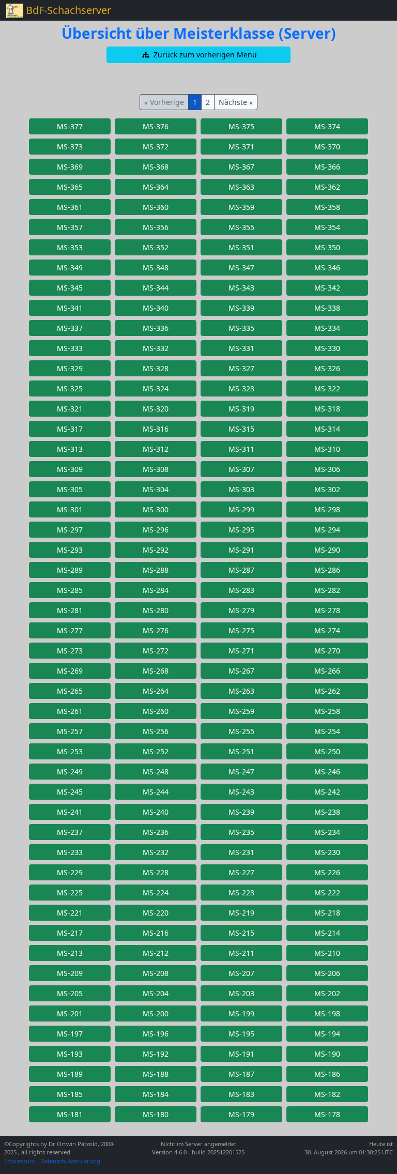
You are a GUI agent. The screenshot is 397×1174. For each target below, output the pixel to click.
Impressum (20, 1161)
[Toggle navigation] (376, 10)
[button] (198, 55)
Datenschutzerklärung (70, 1161)
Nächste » (236, 102)
